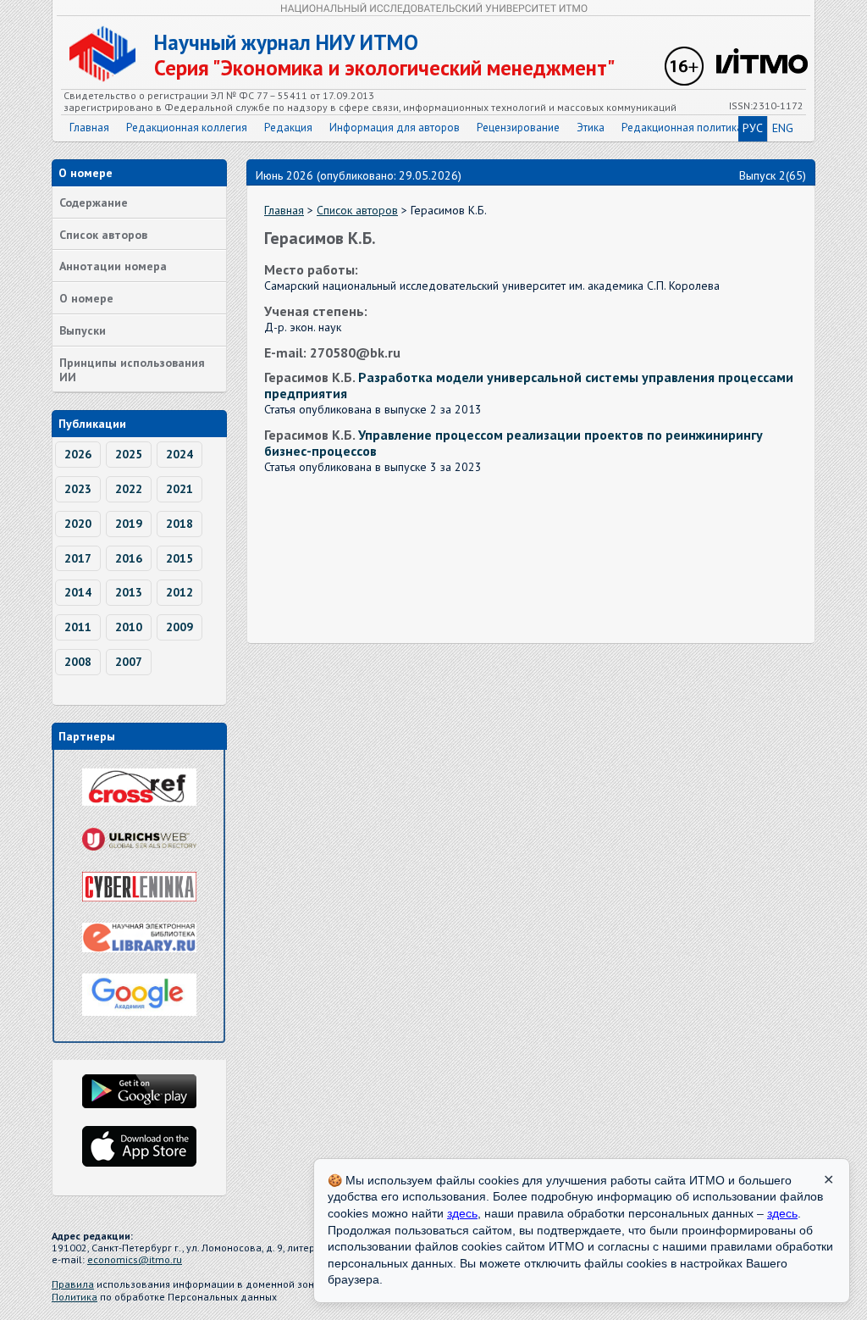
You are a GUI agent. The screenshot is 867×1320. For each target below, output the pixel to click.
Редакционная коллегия (186, 127)
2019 (128, 523)
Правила (73, 1284)
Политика (74, 1296)
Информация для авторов (394, 127)
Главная (89, 127)
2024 (179, 454)
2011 (77, 627)
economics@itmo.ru (134, 1259)
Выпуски (82, 330)
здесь (462, 1213)
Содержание (93, 202)
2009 (179, 627)
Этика (591, 127)
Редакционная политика (682, 127)
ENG (782, 128)
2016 (128, 558)
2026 (77, 454)
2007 (128, 661)
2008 (77, 661)
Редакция (288, 127)
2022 (128, 488)
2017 (77, 558)
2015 (179, 558)
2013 (128, 592)
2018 (179, 523)
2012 (179, 592)
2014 (77, 592)
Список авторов (103, 234)
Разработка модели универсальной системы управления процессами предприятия (528, 385)
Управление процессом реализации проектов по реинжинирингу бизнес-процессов (513, 442)
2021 (179, 488)
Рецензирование (518, 127)
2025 (128, 454)
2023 (77, 488)
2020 (77, 523)
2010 (128, 627)
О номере (86, 298)
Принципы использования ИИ (132, 370)
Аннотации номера (113, 266)
